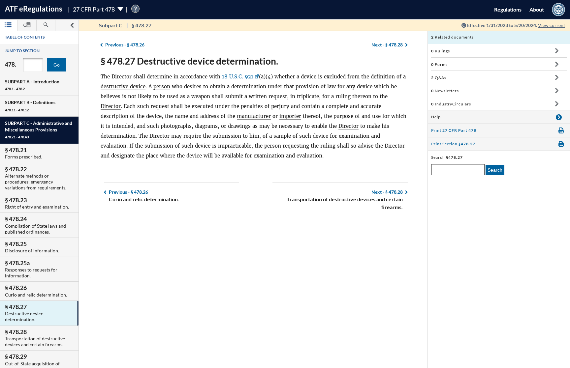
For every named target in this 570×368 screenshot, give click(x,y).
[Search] (46, 25)
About (536, 9)
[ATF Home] (558, 9)
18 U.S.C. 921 (237, 76)
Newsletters (445, 90)
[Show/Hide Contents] (556, 50)
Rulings (440, 50)
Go (56, 65)
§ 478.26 (124, 44)
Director (121, 76)
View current (551, 25)
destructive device (123, 86)
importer (290, 116)
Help (436, 116)
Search (495, 170)
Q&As (438, 77)
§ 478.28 (387, 44)
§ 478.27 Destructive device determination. (189, 61)
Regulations (508, 9)
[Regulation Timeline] (27, 25)
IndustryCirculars (451, 103)
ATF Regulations (33, 8)
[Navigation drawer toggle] (72, 25)
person (161, 86)
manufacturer (254, 116)
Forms (439, 64)
